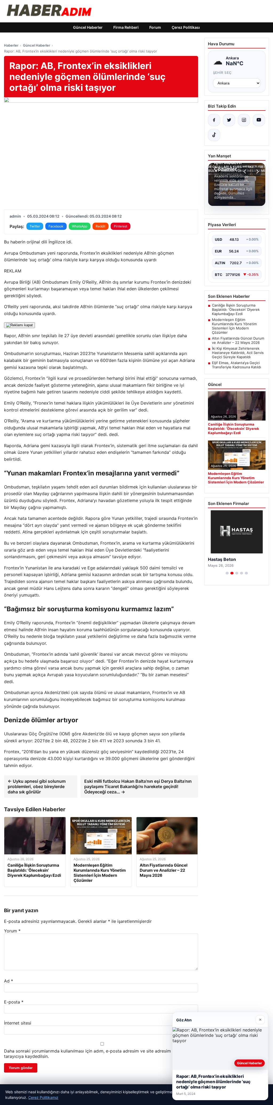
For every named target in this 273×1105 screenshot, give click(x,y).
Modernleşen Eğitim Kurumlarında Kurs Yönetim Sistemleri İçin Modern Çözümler (234, 326)
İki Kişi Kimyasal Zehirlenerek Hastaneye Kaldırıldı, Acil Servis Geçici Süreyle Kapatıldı (238, 352)
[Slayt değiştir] (227, 573)
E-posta (13, 1002)
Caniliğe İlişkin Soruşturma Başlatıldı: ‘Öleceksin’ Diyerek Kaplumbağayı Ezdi (236, 309)
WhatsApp (79, 226)
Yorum (12, 930)
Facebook (56, 226)
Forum (155, 27)
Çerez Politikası (186, 27)
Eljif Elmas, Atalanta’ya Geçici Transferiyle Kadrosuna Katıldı (236, 365)
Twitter (35, 226)
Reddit (100, 226)
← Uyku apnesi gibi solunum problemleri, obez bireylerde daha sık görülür (37, 786)
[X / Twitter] (229, 120)
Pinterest (120, 226)
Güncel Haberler (88, 27)
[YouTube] (259, 120)
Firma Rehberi (126, 27)
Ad (8, 981)
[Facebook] (214, 120)
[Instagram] (244, 120)
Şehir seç (222, 73)
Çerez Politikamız (43, 1097)
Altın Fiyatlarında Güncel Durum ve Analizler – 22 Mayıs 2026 (238, 340)
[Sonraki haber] (256, 171)
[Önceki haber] (245, 171)
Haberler (11, 45)
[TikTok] (214, 135)
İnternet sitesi (17, 1023)
